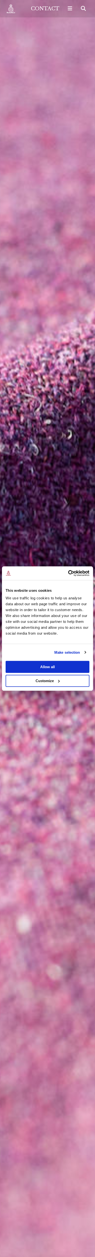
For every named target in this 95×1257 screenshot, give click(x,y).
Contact (45, 8)
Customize (45, 681)
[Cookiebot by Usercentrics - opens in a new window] (68, 573)
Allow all (47, 667)
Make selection (67, 652)
